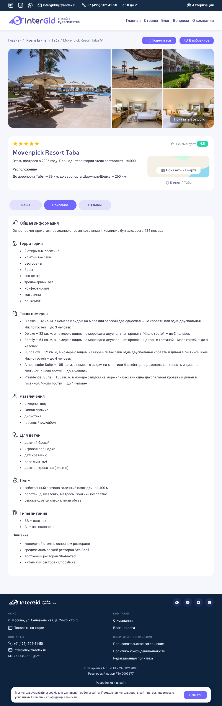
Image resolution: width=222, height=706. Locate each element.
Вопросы (181, 20)
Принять (195, 695)
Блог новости (124, 628)
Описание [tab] (60, 205)
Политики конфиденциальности (54, 697)
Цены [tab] (25, 205)
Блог (165, 20)
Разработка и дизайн (111, 682)
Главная (133, 20)
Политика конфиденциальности (139, 651)
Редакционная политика (133, 658)
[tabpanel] (111, 396)
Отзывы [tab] (95, 205)
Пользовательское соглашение (138, 644)
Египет (175, 182)
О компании (203, 20)
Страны (151, 20)
